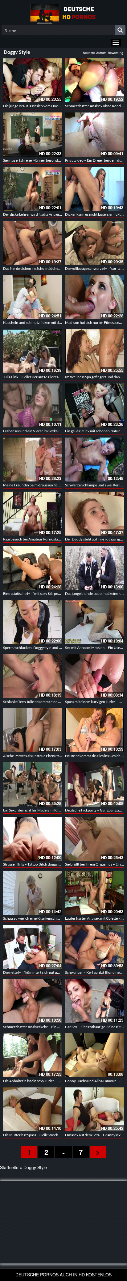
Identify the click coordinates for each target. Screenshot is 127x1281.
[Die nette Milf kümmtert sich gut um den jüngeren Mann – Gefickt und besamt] (32, 947)
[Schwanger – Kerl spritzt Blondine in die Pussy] (94, 947)
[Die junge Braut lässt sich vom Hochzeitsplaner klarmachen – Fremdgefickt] (32, 80)
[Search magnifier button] (120, 30)
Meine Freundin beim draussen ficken (33, 485)
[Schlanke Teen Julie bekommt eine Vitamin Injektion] (32, 676)
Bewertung (115, 53)
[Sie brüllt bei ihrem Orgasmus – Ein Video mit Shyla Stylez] (94, 839)
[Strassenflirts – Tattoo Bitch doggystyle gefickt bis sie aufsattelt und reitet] (32, 839)
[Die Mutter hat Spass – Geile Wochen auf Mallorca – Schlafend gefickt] (32, 1109)
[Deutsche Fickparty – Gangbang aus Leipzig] (94, 784)
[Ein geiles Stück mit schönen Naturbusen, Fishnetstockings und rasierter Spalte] (94, 405)
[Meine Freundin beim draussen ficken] (32, 459)
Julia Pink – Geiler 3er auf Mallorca (31, 377)
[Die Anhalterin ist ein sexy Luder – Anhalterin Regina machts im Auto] (32, 1055)
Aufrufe (101, 53)
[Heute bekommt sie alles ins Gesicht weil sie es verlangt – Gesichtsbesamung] (94, 730)
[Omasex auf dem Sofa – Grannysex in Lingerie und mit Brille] (94, 1109)
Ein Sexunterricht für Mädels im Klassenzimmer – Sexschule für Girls (57, 810)
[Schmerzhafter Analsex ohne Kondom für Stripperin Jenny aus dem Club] (94, 80)
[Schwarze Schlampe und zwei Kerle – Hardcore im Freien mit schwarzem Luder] (94, 459)
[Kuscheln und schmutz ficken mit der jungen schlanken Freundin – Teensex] (32, 297)
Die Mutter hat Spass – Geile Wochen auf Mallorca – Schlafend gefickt (58, 1135)
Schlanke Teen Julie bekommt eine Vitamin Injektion (44, 701)
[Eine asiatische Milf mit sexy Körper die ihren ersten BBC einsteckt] (32, 568)
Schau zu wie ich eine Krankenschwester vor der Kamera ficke (52, 918)
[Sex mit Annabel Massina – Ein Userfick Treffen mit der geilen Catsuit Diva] (94, 622)
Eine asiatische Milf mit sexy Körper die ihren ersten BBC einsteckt (55, 593)
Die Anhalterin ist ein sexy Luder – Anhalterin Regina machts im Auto (57, 1081)
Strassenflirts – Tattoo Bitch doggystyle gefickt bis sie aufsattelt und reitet (61, 864)
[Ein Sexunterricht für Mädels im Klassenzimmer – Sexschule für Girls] (32, 784)
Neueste (89, 53)
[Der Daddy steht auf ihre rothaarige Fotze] (94, 514)
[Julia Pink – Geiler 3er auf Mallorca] (32, 351)
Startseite (9, 1167)
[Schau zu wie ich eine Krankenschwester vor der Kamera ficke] (32, 893)
